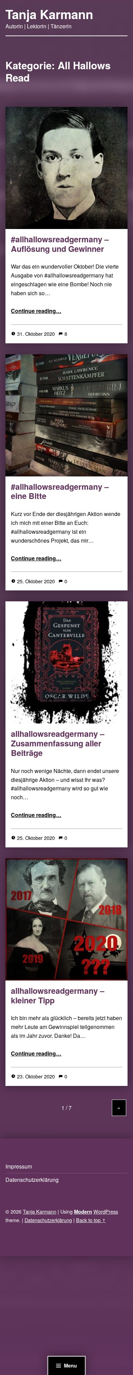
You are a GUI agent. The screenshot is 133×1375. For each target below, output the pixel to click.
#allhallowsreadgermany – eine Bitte (60, 491)
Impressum (18, 1166)
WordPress (105, 1211)
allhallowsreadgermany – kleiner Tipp (57, 995)
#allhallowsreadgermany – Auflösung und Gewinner (60, 243)
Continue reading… (36, 311)
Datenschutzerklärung (32, 1180)
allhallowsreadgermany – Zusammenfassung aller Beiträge (57, 743)
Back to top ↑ (91, 1219)
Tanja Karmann (49, 14)
